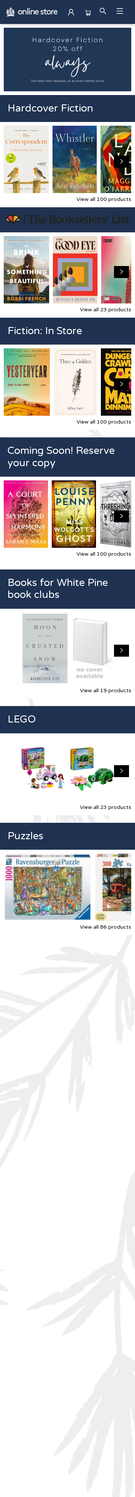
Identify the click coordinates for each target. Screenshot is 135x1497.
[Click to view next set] (13, 162)
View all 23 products (105, 309)
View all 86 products (105, 927)
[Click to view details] (26, 159)
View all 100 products (103, 199)
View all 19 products (105, 690)
